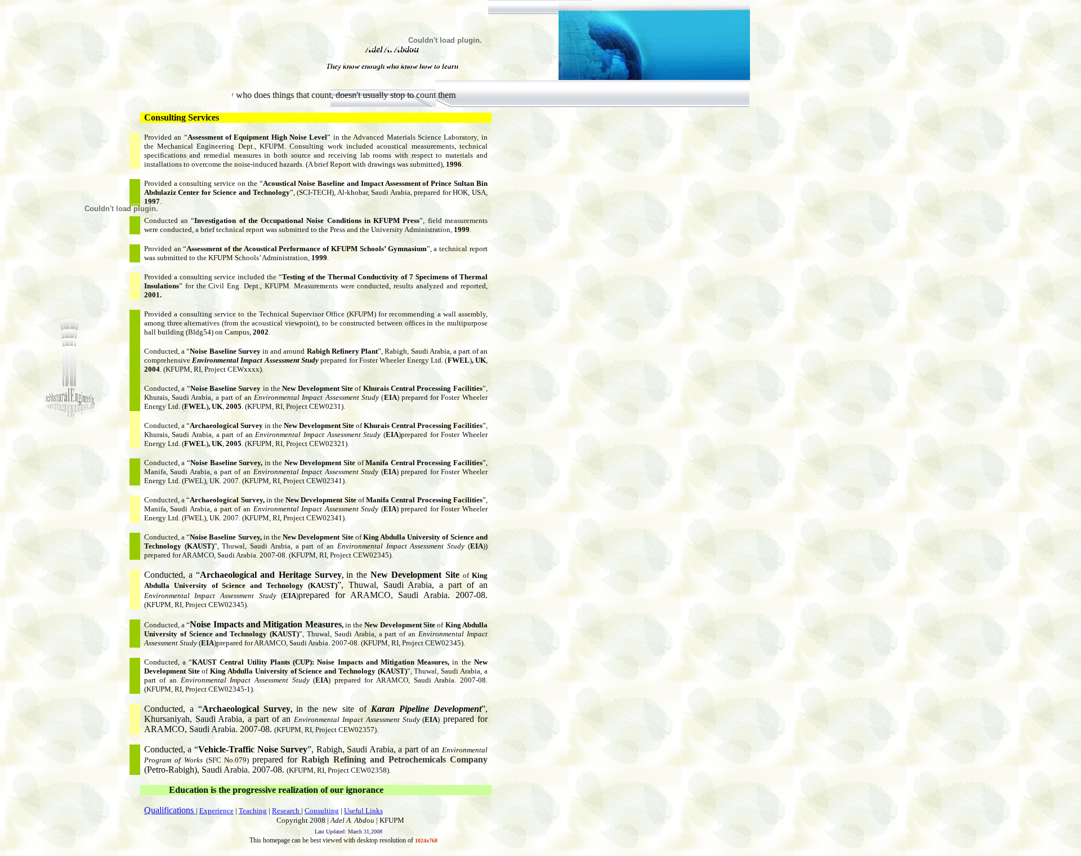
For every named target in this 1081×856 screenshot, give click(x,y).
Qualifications (170, 810)
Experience (216, 810)
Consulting (322, 810)
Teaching (253, 810)
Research (286, 810)
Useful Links (363, 810)
